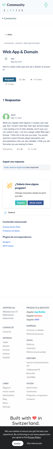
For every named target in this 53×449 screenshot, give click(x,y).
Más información (34, 443)
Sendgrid (6, 242)
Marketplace (8, 395)
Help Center (31, 387)
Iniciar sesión (9, 167)
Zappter (36, 312)
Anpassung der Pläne (11, 227)
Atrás (9, 35)
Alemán (6, 346)
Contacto (7, 331)
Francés (6, 349)
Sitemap (6, 406)
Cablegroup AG (33, 369)
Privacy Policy (34, 437)
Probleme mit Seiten (11, 231)
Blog (5, 399)
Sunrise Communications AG (37, 364)
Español (6, 357)
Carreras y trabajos (35, 330)
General (18, 43)
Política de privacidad (36, 352)
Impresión (30, 348)
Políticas (30, 344)
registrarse (21, 167)
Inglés (5, 342)
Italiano (6, 353)
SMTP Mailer (8, 246)
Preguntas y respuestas (37, 395)
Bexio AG (30, 373)
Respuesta (9, 79)
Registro (21, 203)
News (5, 403)
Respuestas (8, 149)
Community (10, 18)
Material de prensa (34, 334)
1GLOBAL (31, 377)
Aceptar (17, 443)
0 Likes (33, 149)
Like (23, 79)
